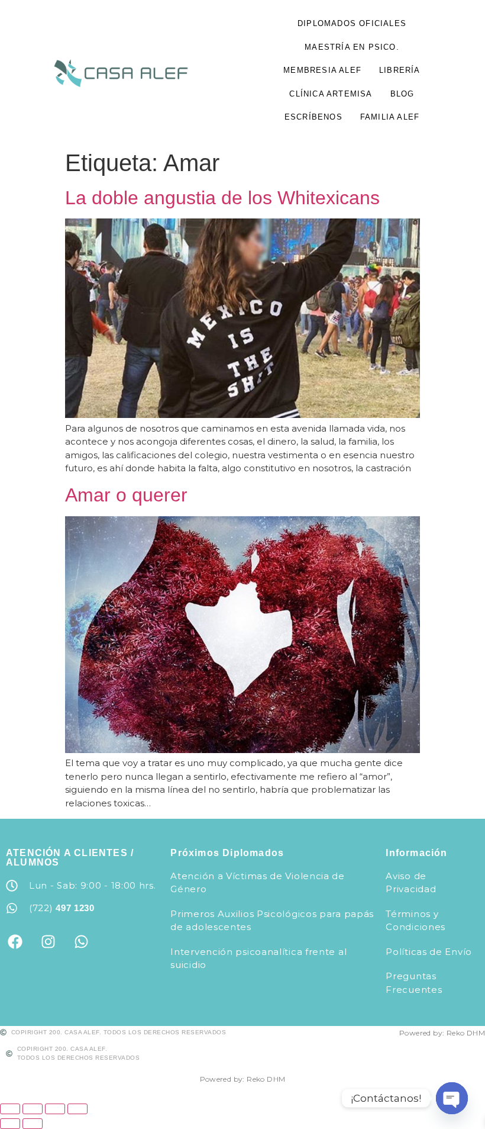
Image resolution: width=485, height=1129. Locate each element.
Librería (400, 70)
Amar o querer (126, 495)
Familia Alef (389, 116)
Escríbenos (313, 116)
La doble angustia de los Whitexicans (222, 197)
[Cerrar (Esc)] (77, 1109)
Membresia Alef (322, 70)
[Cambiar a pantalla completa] (32, 1109)
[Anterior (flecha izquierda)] (10, 1123)
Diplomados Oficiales (352, 23)
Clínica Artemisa (330, 93)
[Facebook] (15, 942)
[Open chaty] (452, 1098)
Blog (402, 93)
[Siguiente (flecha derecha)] (32, 1123)
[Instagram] (48, 942)
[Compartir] (55, 1109)
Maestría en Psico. (352, 47)
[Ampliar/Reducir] (10, 1109)
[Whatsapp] (81, 942)
